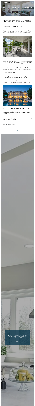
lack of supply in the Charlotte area (21, 21)
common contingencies (12, 74)
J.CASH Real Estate (8, 124)
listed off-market (22, 30)
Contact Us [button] (17, 341)
